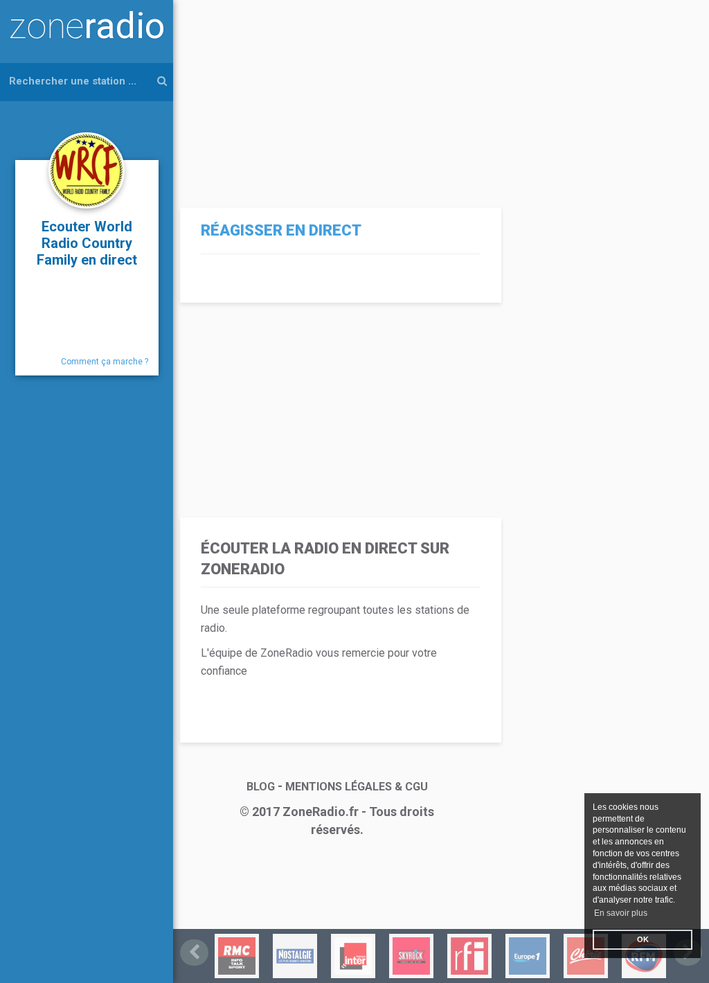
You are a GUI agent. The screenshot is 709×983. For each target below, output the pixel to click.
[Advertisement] (337, 97)
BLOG (260, 786)
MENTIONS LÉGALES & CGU (356, 786)
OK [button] (643, 939)
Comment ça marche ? (104, 361)
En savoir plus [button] (620, 913)
